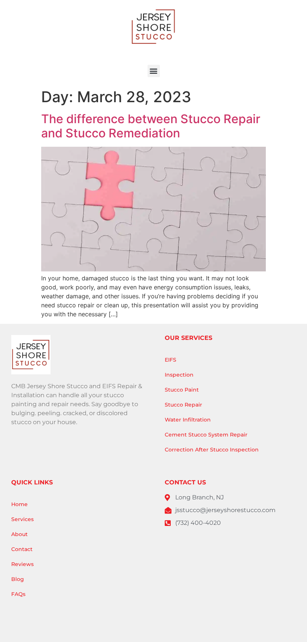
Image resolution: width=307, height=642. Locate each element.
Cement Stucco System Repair (206, 434)
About (19, 534)
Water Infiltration (188, 419)
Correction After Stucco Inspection (212, 449)
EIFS (170, 359)
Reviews (22, 564)
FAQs (18, 594)
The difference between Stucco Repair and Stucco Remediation (150, 126)
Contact (22, 549)
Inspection (179, 374)
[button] (154, 71)
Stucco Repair (183, 404)
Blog (17, 579)
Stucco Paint (182, 389)
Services (22, 519)
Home (19, 504)
